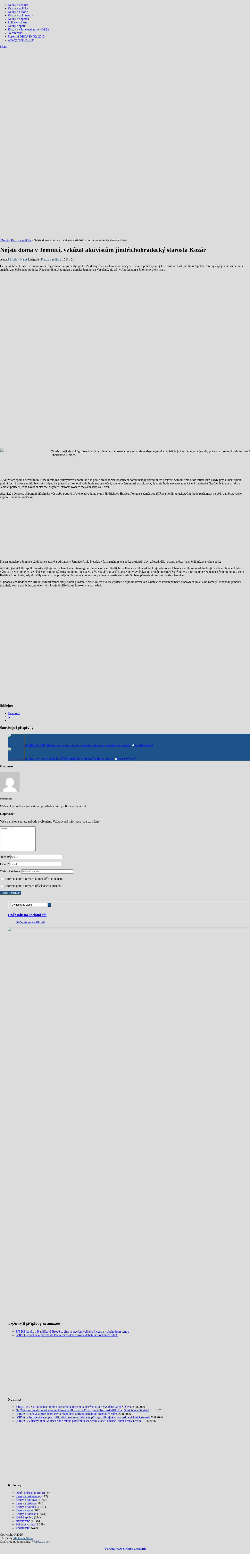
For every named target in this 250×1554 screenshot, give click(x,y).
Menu (3, 46)
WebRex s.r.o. (40, 1541)
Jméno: (5, 856)
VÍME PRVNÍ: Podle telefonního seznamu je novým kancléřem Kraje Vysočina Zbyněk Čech (74, 1406)
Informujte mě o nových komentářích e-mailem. (34, 878)
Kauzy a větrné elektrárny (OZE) (28, 29)
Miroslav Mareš (17, 259)
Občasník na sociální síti (27, 915)
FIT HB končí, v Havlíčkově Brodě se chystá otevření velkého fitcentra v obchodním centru (72, 1331)
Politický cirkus (17, 22)
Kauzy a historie (18, 11)
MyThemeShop (23, 1538)
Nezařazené (15, 33)
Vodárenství (23, 1528)
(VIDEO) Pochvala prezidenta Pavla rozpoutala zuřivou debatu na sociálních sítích (67, 1335)
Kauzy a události (18, 4)
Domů (4, 240)
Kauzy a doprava (18, 19)
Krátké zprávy (24, 1517)
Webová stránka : (10, 871)
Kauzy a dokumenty (20, 15)
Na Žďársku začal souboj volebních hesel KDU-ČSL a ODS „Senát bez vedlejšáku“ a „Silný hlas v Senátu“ (82, 1410)
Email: (5, 864)
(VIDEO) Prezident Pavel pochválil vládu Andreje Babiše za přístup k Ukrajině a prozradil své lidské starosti (83, 1417)
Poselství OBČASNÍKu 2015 (26, 36)
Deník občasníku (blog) (30, 1492)
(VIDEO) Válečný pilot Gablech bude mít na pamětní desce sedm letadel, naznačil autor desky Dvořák (79, 1420)
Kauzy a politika (18, 8)
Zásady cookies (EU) (21, 40)
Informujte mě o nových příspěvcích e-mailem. (33, 885)
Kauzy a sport (16, 26)
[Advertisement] (125, 77)
